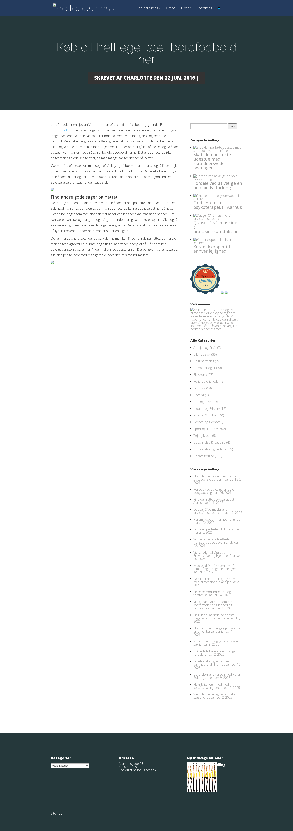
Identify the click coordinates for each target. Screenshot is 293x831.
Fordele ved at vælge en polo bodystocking (217, 185)
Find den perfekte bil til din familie (216, 529)
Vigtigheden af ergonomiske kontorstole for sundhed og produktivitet (212, 605)
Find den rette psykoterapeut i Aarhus (217, 205)
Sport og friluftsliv (205, 429)
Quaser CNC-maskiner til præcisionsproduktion (210, 511)
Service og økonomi (207, 422)
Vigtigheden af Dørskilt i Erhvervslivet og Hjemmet (211, 554)
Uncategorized (203, 456)
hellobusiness (149, 8)
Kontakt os (204, 8)
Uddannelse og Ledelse (210, 449)
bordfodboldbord (63, 130)
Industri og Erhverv (206, 408)
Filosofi (186, 8)
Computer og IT (204, 368)
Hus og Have (202, 402)
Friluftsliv (199, 388)
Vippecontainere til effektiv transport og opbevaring (211, 541)
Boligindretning (203, 361)
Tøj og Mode (202, 435)
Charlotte (138, 77)
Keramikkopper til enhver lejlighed (211, 249)
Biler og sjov (201, 354)
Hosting (198, 395)
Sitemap (56, 813)
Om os (170, 8)
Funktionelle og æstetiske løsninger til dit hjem (211, 663)
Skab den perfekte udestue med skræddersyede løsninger (212, 161)
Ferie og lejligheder (206, 381)
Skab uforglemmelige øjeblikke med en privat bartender (217, 630)
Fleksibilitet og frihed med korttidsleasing (211, 686)
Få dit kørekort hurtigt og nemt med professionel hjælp (214, 580)
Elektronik (200, 374)
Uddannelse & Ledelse (209, 442)
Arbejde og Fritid (204, 347)
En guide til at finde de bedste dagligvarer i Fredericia (214, 616)
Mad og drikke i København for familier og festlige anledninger (215, 567)
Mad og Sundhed (205, 415)
